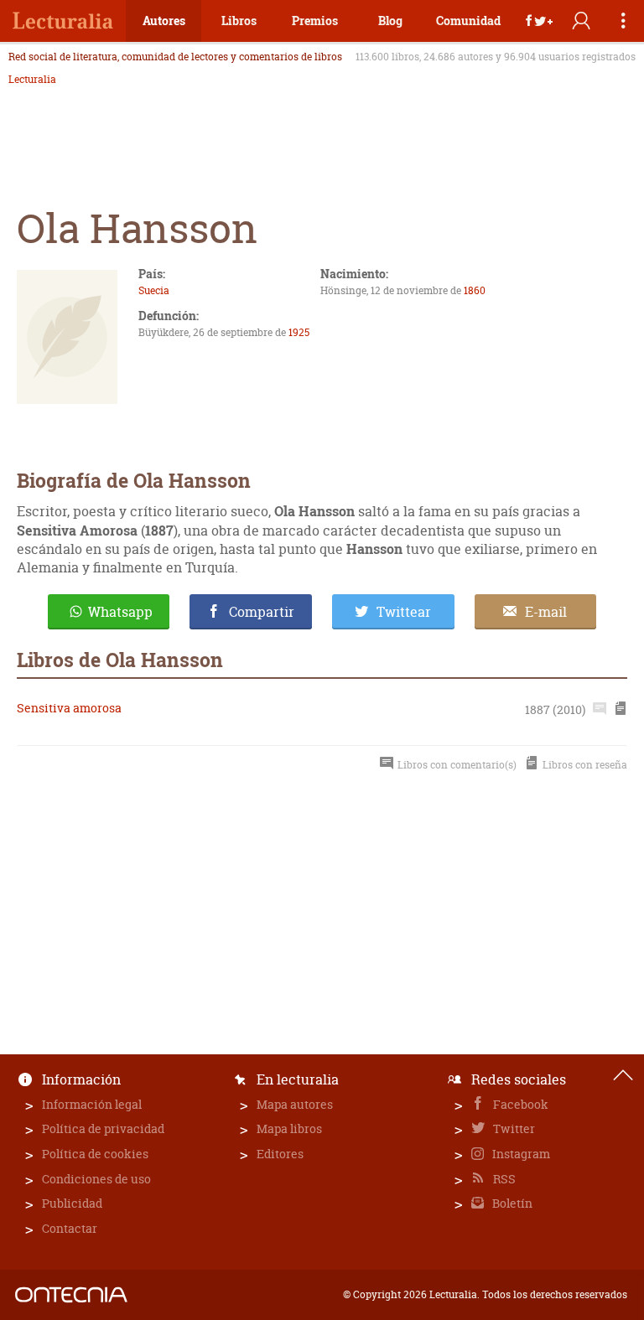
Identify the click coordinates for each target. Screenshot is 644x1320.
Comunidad (468, 20)
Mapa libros (289, 1128)
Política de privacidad (103, 1128)
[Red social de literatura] (63, 21)
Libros (239, 20)
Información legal (92, 1104)
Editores (280, 1154)
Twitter (513, 1128)
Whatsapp (120, 612)
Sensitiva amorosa (69, 708)
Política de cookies (95, 1154)
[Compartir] (539, 21)
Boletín (511, 1203)
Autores (164, 20)
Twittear (404, 612)
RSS (503, 1179)
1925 (298, 332)
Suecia (153, 290)
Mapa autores (295, 1104)
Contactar (69, 1228)
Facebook (519, 1104)
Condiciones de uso (96, 1179)
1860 (475, 290)
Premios (315, 20)
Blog (390, 20)
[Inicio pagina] (623, 1075)
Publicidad (72, 1203)
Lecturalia (32, 79)
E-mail (546, 612)
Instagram (520, 1154)
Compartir (261, 612)
